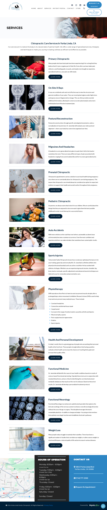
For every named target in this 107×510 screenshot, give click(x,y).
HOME (33, 8)
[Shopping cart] (84, 8)
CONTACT (70, 8)
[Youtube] (84, 5)
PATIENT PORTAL (59, 8)
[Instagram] (76, 5)
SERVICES (47, 8)
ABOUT (40, 8)
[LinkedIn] (80, 5)
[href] (17, 478)
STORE (78, 8)
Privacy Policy (48, 505)
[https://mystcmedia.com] (94, 505)
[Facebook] (72, 5)
